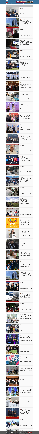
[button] (30, 432)
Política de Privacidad (18, 432)
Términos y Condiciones (13, 432)
